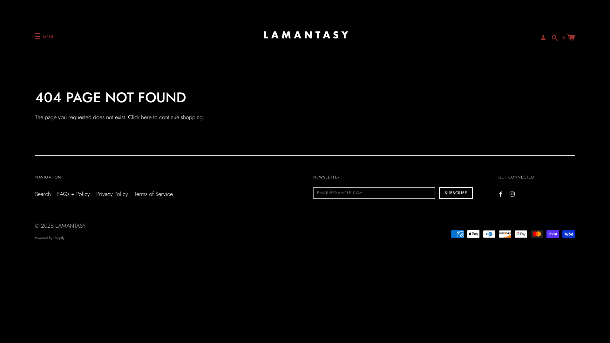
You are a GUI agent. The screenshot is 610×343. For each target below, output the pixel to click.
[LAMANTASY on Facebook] (500, 193)
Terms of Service (153, 194)
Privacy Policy (112, 194)
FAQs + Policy (73, 194)
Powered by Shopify (49, 237)
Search (43, 194)
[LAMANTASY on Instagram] (512, 193)
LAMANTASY (70, 226)
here (146, 117)
